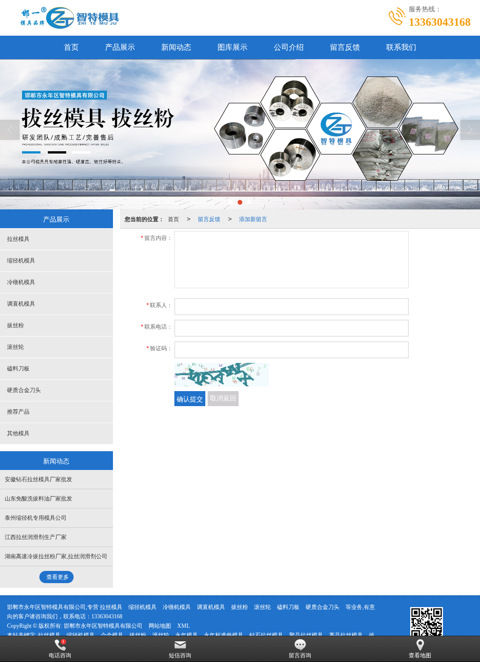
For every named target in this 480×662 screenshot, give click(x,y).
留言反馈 (345, 47)
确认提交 (190, 398)
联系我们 (401, 47)
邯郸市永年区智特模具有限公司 (103, 626)
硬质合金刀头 (24, 390)
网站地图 (160, 626)
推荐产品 (18, 411)
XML (183, 626)
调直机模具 (21, 303)
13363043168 (106, 616)
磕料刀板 (18, 368)
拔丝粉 (15, 325)
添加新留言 (253, 219)
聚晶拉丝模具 (306, 635)
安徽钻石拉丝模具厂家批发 (38, 479)
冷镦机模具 (21, 282)
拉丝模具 (18, 239)
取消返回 (223, 398)
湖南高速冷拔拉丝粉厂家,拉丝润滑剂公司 (56, 556)
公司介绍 (289, 47)
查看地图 (420, 655)
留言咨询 (300, 655)
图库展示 (233, 47)
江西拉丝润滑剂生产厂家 (36, 537)
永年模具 (186, 635)
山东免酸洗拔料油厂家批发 (38, 498)
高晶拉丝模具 (346, 635)
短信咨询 (180, 655)
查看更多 (57, 577)
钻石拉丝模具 (266, 635)
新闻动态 (176, 47)
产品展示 (120, 47)
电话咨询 (60, 655)
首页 (71, 47)
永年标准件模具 (223, 635)
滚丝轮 (15, 347)
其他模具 (18, 433)
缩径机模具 (21, 260)
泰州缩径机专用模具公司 (36, 518)
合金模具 (112, 635)
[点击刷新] (221, 374)
